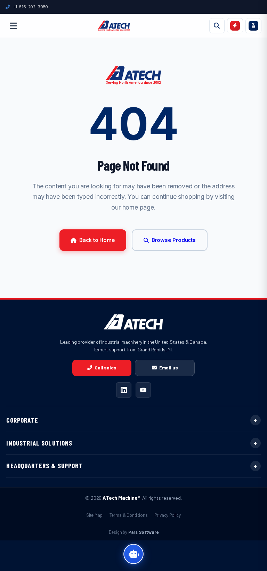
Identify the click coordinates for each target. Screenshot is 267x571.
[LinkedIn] (123, 390)
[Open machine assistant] (133, 554)
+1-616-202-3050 (30, 6)
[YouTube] (143, 390)
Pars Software (143, 532)
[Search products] (217, 25)
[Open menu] (13, 25)
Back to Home (97, 240)
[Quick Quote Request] (235, 25)
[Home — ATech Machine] (114, 25)
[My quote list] (253, 25)
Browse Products (174, 240)
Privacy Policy (167, 515)
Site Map (94, 515)
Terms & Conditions (129, 515)
